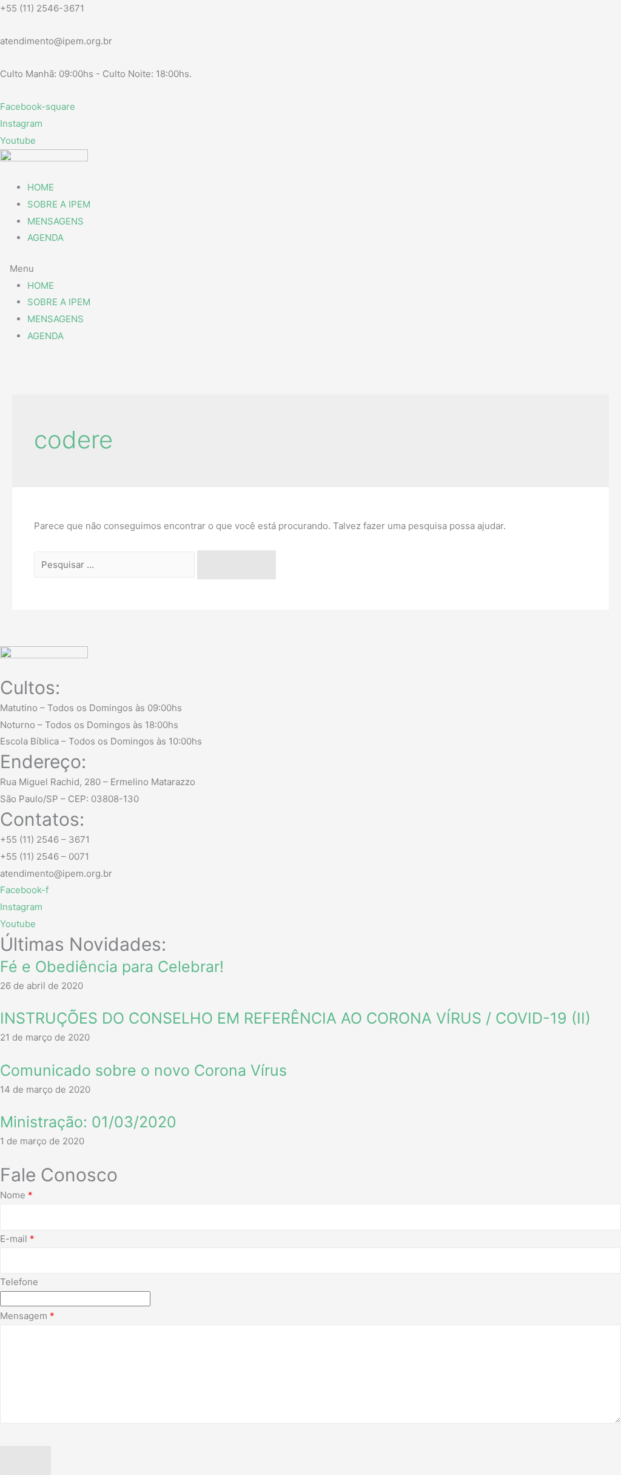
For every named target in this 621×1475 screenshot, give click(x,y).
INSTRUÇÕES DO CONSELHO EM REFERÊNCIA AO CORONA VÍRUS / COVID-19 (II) (295, 1018)
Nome (16, 1195)
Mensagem (27, 1315)
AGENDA (45, 237)
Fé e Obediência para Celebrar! (112, 966)
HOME (40, 187)
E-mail (17, 1238)
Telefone (19, 1282)
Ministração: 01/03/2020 (88, 1122)
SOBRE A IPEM (58, 204)
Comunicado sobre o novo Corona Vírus (143, 1070)
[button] (310, 268)
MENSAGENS (55, 221)
